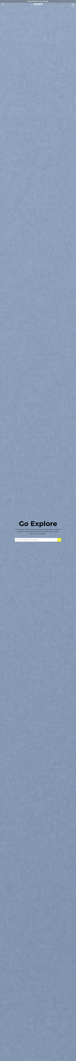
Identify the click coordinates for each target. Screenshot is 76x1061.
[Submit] (59, 540)
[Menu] (3, 4)
